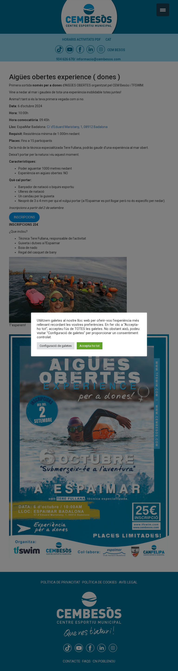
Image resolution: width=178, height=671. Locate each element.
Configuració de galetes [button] (56, 346)
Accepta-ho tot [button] (89, 346)
